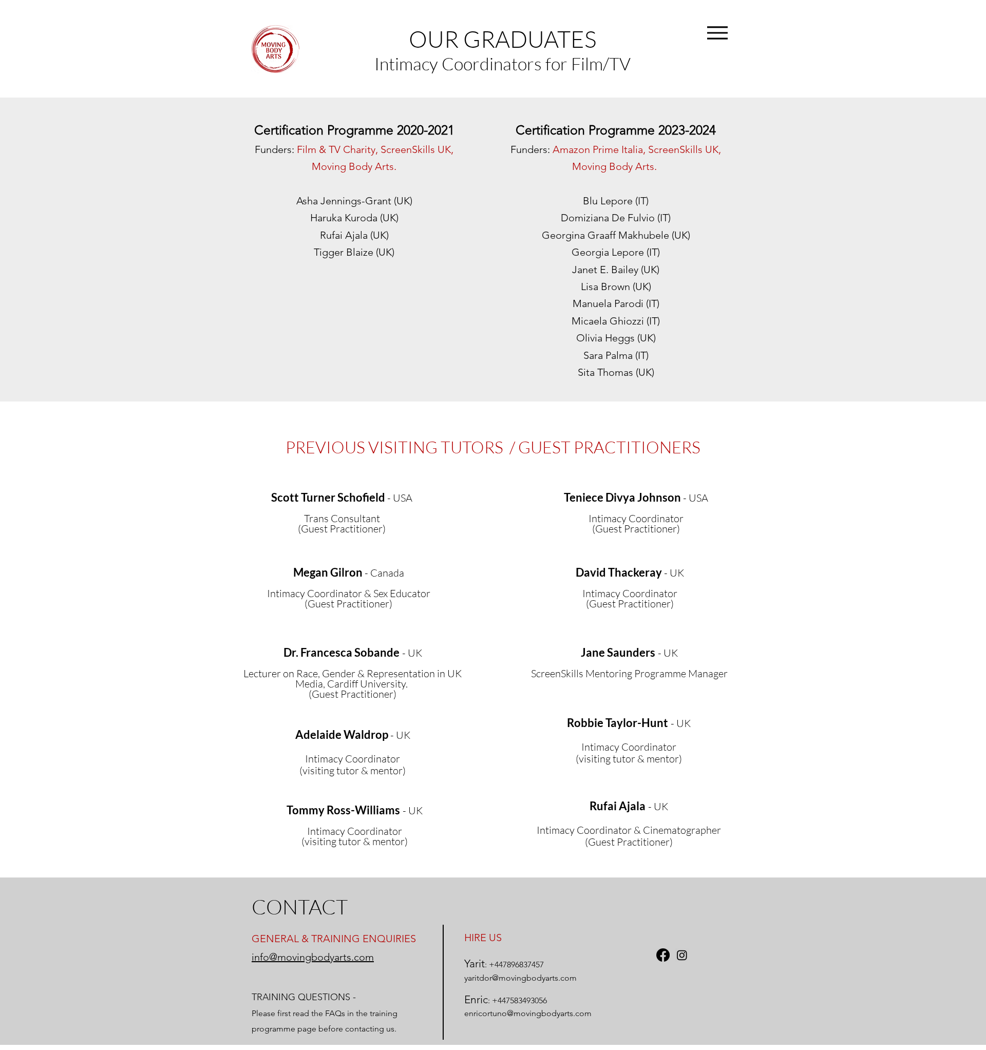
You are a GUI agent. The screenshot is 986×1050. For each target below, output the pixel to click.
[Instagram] (682, 955)
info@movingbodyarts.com (313, 957)
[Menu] (717, 32)
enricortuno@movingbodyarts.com (528, 1013)
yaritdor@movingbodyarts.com (520, 978)
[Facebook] (663, 955)
